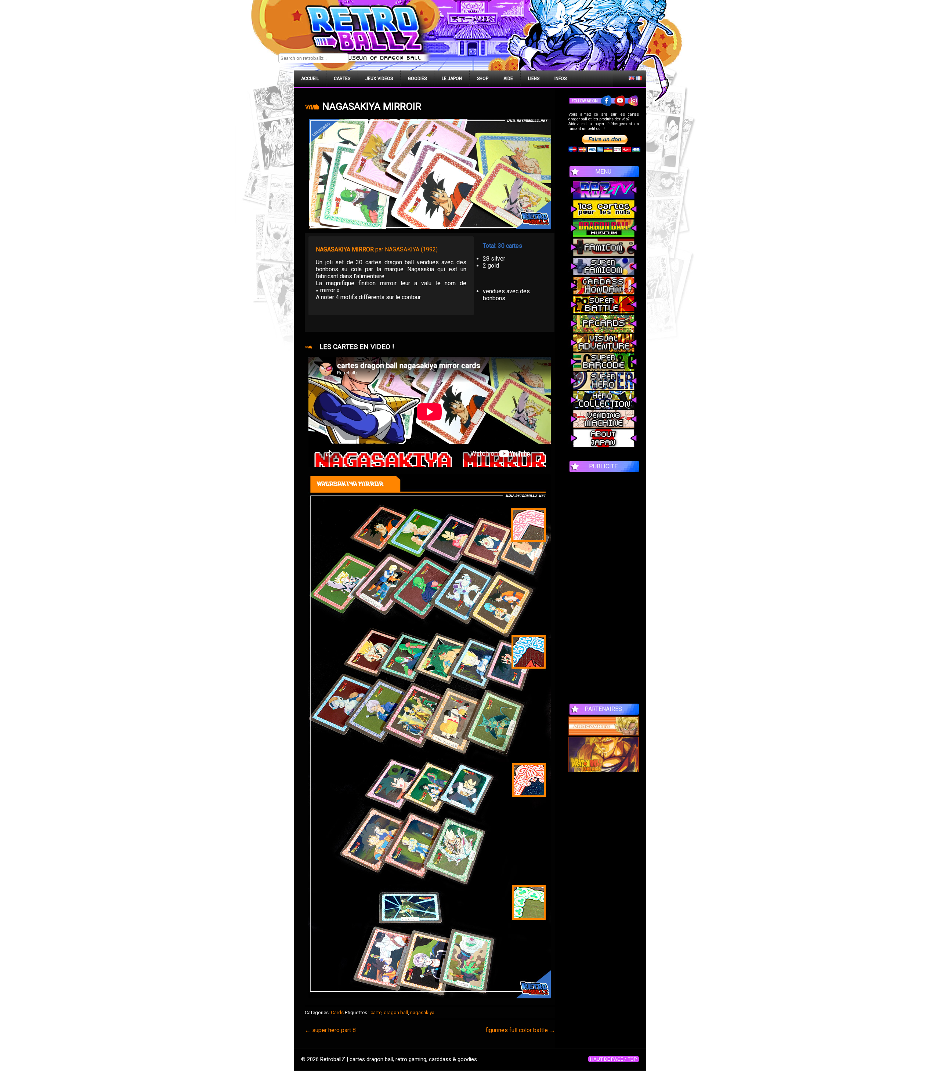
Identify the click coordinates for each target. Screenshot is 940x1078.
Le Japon (452, 78)
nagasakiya (422, 1012)
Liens (533, 78)
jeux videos (379, 78)
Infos (560, 78)
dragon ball (396, 1012)
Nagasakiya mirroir (371, 106)
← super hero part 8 (330, 1030)
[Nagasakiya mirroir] (430, 174)
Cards (337, 1012)
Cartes (342, 78)
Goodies (417, 78)
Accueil (310, 78)
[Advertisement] (603, 584)
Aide (508, 78)
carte (376, 1012)
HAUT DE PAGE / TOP (613, 1059)
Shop (482, 78)
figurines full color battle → (520, 1030)
